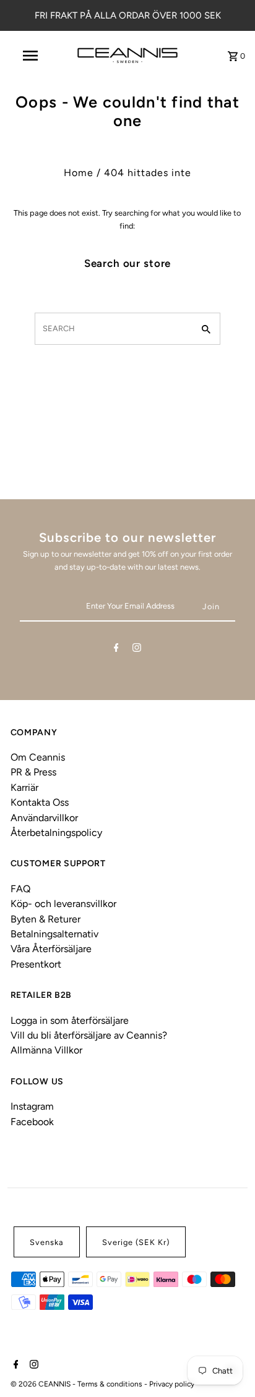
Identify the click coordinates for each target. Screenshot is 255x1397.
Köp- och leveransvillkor (63, 904)
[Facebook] (116, 649)
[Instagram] (136, 649)
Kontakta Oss (40, 802)
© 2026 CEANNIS (41, 1384)
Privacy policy (171, 1384)
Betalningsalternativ (54, 934)
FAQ (20, 889)
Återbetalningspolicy (56, 832)
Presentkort (36, 964)
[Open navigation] (31, 55)
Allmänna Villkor (46, 1050)
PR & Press (33, 772)
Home (78, 173)
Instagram (32, 1106)
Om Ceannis (38, 757)
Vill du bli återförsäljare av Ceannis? (89, 1035)
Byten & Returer (45, 919)
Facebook (32, 1122)
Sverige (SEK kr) (136, 1242)
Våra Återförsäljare (51, 949)
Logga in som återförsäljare (70, 1020)
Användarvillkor (44, 818)
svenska (47, 1242)
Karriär (24, 787)
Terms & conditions (110, 1384)
